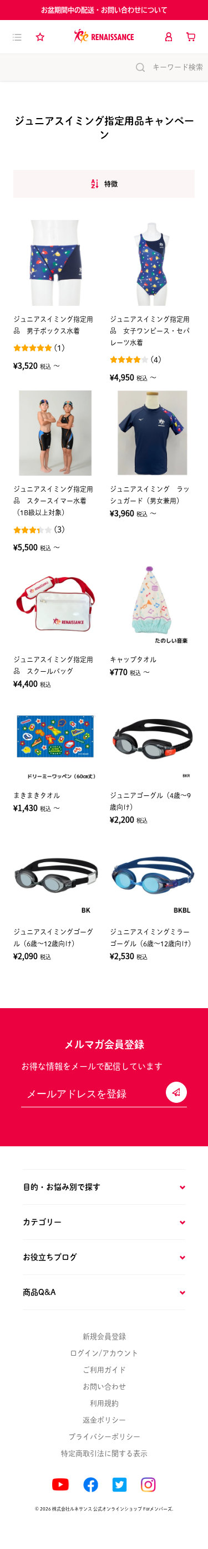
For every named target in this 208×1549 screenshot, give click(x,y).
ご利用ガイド (104, 1370)
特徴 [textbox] (111, 183)
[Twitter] (119, 1484)
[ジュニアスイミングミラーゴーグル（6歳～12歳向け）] (152, 875)
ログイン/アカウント (104, 1353)
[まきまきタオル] (56, 740)
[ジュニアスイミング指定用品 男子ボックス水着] (56, 263)
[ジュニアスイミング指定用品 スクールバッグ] (56, 603)
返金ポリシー (104, 1420)
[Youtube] (60, 1484)
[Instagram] (148, 1484)
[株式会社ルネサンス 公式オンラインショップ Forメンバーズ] (104, 36)
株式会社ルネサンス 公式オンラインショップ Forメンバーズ (112, 1509)
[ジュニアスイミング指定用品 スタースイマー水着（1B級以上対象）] (56, 433)
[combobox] (104, 184)
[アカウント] (169, 36)
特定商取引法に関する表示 (104, 1453)
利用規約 (104, 1403)
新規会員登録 (104, 1336)
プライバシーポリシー (104, 1436)
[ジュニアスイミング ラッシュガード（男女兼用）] (152, 433)
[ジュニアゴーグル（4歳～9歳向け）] (152, 740)
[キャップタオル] (152, 603)
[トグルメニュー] (17, 36)
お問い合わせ (104, 1386)
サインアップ (176, 1092)
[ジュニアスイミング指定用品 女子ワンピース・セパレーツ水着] (152, 263)
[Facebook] (90, 1484)
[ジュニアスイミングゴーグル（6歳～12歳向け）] (56, 875)
